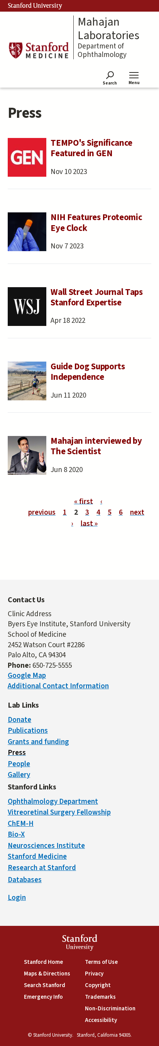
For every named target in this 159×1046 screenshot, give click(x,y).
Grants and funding (38, 742)
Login (17, 898)
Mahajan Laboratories (108, 29)
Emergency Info (43, 997)
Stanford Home (43, 962)
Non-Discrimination (110, 1009)
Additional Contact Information (58, 686)
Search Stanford (44, 985)
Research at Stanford (42, 868)
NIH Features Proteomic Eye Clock (96, 222)
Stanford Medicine (37, 856)
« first (83, 501)
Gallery (19, 775)
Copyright (98, 985)
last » (89, 523)
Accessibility (101, 1020)
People (19, 764)
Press (17, 753)
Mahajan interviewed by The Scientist (96, 446)
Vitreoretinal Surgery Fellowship (59, 812)
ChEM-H (21, 824)
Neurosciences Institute (46, 846)
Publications (28, 730)
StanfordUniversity (79, 943)
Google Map (27, 675)
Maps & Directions (47, 974)
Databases (25, 880)
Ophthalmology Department (53, 801)
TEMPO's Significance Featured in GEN (91, 148)
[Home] (38, 50)
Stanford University (35, 6)
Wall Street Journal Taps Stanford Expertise (96, 297)
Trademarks (100, 997)
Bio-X (16, 834)
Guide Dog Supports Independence (88, 371)
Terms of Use (101, 962)
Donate (19, 720)
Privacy (94, 974)
